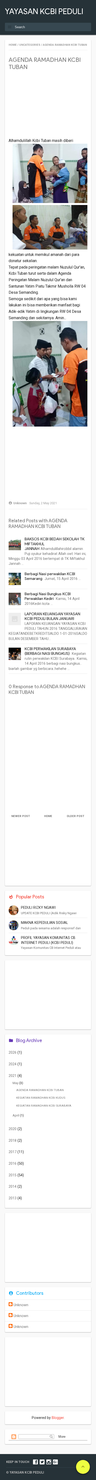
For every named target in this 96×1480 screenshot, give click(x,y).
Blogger (58, 1418)
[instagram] (49, 1461)
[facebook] (35, 1461)
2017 (13, 1152)
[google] (55, 1461)
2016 (13, 1163)
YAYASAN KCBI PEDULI (44, 11)
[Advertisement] (48, 106)
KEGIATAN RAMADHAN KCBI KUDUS (40, 1097)
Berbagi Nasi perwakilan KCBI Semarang (50, 576)
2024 (13, 1064)
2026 (13, 1052)
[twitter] (42, 1461)
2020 (13, 1129)
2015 (13, 1175)
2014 (13, 1186)
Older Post (75, 816)
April (16, 1115)
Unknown (21, 1305)
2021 (13, 1076)
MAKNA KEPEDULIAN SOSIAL (44, 923)
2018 (13, 1140)
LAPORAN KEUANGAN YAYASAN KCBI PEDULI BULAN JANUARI (52, 616)
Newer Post (20, 816)
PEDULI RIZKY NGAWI (38, 908)
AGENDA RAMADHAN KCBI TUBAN (40, 1090)
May (16, 1083)
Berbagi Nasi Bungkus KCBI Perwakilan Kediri (48, 596)
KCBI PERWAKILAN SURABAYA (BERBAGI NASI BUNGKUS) (50, 651)
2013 (13, 1198)
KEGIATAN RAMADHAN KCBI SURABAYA (43, 1105)
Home (13, 44)
